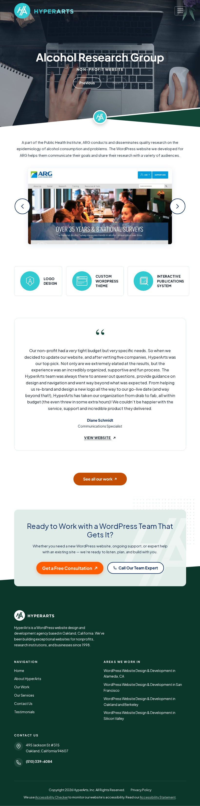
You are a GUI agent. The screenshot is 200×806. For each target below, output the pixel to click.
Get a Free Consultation (67, 568)
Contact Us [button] (23, 703)
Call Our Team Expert (138, 567)
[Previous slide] (22, 206)
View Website (100, 437)
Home (19, 670)
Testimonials (24, 712)
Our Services (24, 695)
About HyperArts (27, 678)
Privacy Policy (141, 790)
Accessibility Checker (51, 797)
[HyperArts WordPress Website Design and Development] (100, 615)
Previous (87, 82)
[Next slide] (177, 206)
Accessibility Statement (158, 797)
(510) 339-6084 (39, 761)
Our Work (22, 687)
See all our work (100, 479)
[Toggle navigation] (180, 10)
